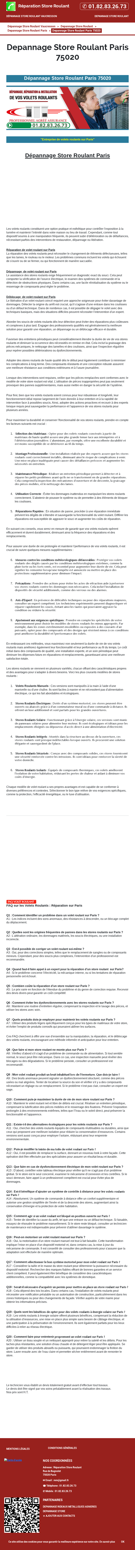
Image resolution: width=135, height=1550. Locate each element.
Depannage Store (54, 1511)
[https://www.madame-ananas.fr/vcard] (21, 1515)
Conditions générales (62, 1448)
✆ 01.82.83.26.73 (104, 6)
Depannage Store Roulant (112, 16)
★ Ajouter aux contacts (59, 1515)
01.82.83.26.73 (67, 1485)
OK (122, 1541)
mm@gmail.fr (61, 1480)
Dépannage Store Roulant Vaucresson (31, 16)
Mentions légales (18, 1448)
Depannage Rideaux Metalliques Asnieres (70, 1506)
